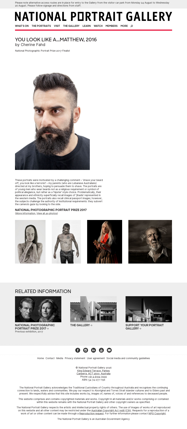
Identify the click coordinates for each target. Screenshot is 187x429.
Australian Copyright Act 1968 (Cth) (111, 410)
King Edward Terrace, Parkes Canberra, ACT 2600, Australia (93, 372)
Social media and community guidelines (128, 358)
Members (112, 26)
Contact (50, 358)
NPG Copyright (157, 413)
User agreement (96, 358)
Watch (98, 26)
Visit (57, 26)
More (124, 26)
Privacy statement (75, 358)
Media (59, 358)
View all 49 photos (47, 213)
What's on (22, 26)
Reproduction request (91, 413)
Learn (87, 26)
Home (40, 358)
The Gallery (71, 26)
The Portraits (41, 26)
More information (25, 213)
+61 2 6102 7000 (97, 376)
